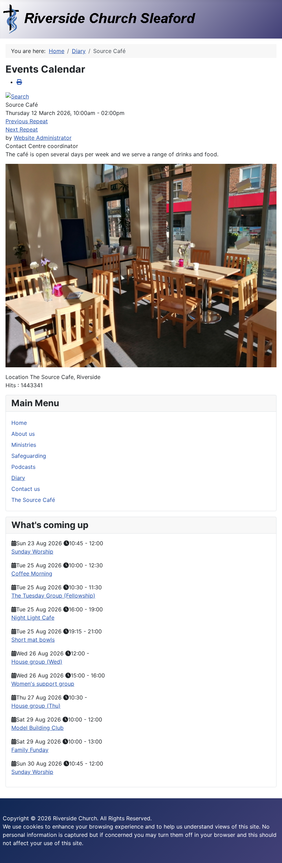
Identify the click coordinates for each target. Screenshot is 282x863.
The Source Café (33, 499)
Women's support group (42, 683)
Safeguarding (28, 455)
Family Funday (29, 749)
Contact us (25, 488)
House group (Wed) (36, 661)
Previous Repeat (27, 121)
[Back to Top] (269, 850)
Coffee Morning (31, 573)
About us (23, 433)
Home (19, 422)
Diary (18, 477)
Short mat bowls (33, 639)
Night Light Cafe (32, 617)
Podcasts (23, 466)
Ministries (23, 444)
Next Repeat (22, 129)
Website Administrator (43, 137)
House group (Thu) (36, 705)
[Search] (17, 95)
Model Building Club (37, 727)
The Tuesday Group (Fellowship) (53, 595)
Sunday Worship (32, 551)
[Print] (19, 81)
